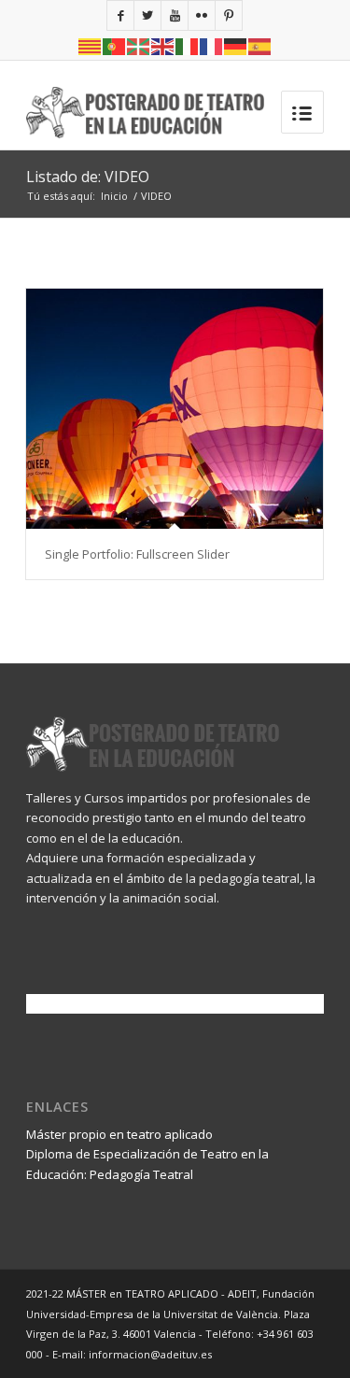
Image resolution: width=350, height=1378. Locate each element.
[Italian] (187, 45)
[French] (212, 45)
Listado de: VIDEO (87, 176)
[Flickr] (202, 15)
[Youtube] (174, 15)
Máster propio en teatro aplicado (119, 1134)
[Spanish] (260, 45)
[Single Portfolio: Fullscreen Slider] (174, 409)
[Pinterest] (229, 15)
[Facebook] (120, 15)
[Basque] (139, 45)
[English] (163, 45)
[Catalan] (90, 45)
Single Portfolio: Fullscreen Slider (137, 554)
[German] (236, 45)
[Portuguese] (115, 45)
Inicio (114, 196)
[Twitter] (147, 15)
